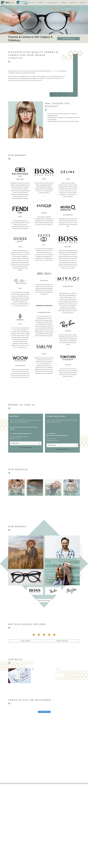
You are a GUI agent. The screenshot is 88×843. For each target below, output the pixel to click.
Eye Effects (54, 71)
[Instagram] (44, 196)
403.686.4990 (15, 433)
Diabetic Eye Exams (31, 739)
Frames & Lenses (67, 735)
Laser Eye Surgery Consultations (52, 737)
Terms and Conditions (13, 745)
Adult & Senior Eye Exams (32, 735)
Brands (63, 2)
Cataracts (47, 743)
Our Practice (11, 735)
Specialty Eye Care (52, 2)
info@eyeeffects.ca (27, 433)
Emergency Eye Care (50, 749)
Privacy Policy (11, 743)
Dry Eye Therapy (48, 735)
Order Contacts (13, 754)
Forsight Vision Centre (32, 758)
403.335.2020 (52, 433)
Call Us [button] (68, 9)
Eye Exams (40, 2)
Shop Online (72, 2)
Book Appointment (68, 38)
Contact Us (83, 2)
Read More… (22, 690)
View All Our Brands (44, 600)
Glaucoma (47, 741)
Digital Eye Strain (49, 739)
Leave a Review (26, 641)
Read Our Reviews (62, 641)
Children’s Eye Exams (31, 737)
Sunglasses (65, 737)
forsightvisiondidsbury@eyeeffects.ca (58, 435)
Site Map (10, 741)
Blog (9, 739)
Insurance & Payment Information (16, 737)
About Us (30, 2)
